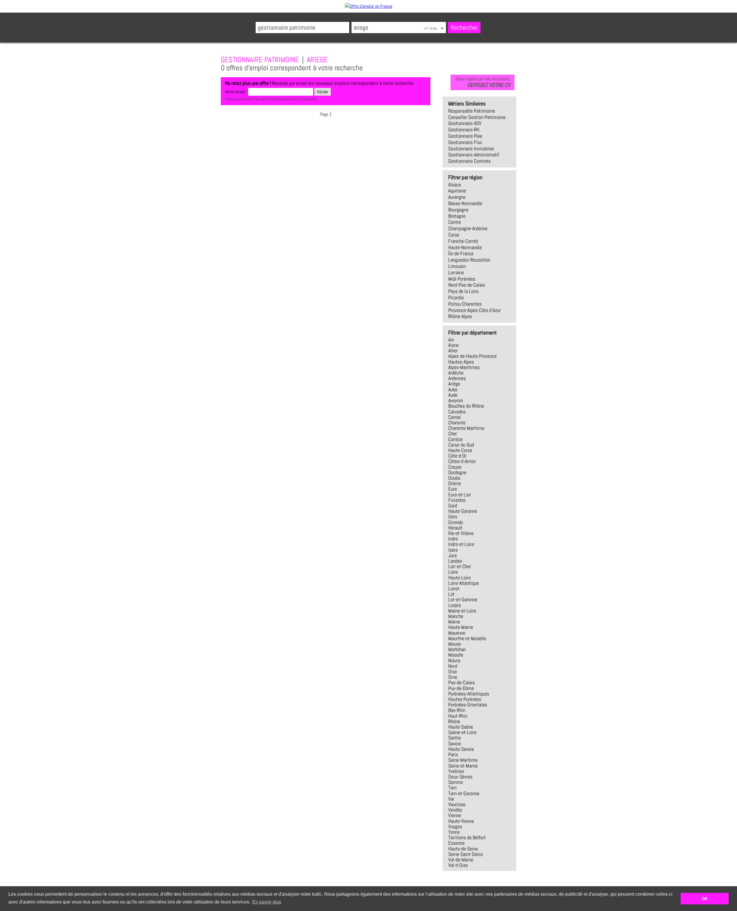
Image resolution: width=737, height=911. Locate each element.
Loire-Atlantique (463, 583)
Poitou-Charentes (465, 304)
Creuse (454, 467)
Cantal (454, 417)
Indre (453, 539)
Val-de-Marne (460, 860)
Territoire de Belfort (467, 837)
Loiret (453, 588)
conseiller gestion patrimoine (477, 117)
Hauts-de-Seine (463, 849)
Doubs (454, 478)
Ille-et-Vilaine (461, 533)
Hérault (455, 528)
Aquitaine (457, 191)
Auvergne (457, 197)
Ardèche (456, 373)
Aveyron (455, 400)
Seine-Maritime (463, 760)
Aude (452, 395)
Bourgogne (458, 210)
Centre (454, 222)
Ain (451, 340)
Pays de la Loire (463, 291)
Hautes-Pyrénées (464, 699)
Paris (453, 754)
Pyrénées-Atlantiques (468, 694)
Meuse (454, 644)
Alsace (454, 185)
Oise (452, 671)
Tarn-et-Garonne (463, 793)
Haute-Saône (460, 727)
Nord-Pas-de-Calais (466, 285)
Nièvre (454, 660)
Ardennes (457, 378)
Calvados (457, 412)
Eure (452, 489)
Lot (451, 594)
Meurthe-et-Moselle (467, 638)
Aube (452, 389)
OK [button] (705, 898)
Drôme (454, 483)
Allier (453, 350)
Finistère (457, 500)
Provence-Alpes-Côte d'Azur (474, 310)
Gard (452, 505)
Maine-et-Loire (462, 611)
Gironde (455, 522)
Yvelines (456, 771)
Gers (452, 516)
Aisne (453, 345)
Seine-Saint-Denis (465, 854)
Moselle (455, 655)
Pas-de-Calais (461, 682)
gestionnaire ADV (464, 123)
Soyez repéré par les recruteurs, (482, 82)
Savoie (454, 743)
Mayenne (456, 633)
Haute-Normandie (465, 247)
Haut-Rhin (457, 716)
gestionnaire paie (465, 136)
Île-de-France (461, 253)
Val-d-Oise (458, 865)
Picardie (456, 297)
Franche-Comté (463, 241)
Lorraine (456, 272)
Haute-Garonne (462, 511)
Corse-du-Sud (461, 445)
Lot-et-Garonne (462, 599)
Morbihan (457, 649)
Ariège (454, 384)
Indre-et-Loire (461, 544)
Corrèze (455, 439)
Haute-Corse (460, 450)
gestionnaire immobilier (471, 148)
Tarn (452, 788)
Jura (452, 555)
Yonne (454, 832)
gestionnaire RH (463, 129)
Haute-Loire (459, 577)
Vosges (455, 826)
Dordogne (457, 472)
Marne (454, 622)
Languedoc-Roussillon (469, 260)
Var (451, 799)
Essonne (456, 843)
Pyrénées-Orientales (467, 705)
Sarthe (454, 738)
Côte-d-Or (457, 456)
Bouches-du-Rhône (466, 406)
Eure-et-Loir (459, 495)
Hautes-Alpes (461, 362)
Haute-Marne (460, 627)
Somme (455, 782)
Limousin (457, 266)
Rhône (454, 721)
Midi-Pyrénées (461, 279)
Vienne (454, 815)
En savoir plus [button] (266, 901)
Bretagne (457, 216)
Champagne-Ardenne (467, 228)
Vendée (455, 810)
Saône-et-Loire (462, 732)
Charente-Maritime (466, 428)
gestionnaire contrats (469, 161)
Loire (453, 572)
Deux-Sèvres (460, 777)
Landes (455, 561)
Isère (453, 550)
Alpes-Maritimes (464, 367)
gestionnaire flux (465, 142)
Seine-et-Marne (463, 766)
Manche (455, 616)
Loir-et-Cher (459, 566)
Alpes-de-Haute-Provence (472, 356)
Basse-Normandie (465, 203)
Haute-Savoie (461, 749)
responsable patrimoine (471, 111)
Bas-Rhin (456, 710)
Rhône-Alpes (460, 316)
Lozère (454, 605)
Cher (452, 433)
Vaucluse (457, 804)
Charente (457, 422)
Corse (453, 235)
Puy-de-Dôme (461, 688)
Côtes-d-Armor (462, 461)
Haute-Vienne (461, 821)
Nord (452, 666)
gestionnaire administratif (473, 155)
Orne (452, 677)
